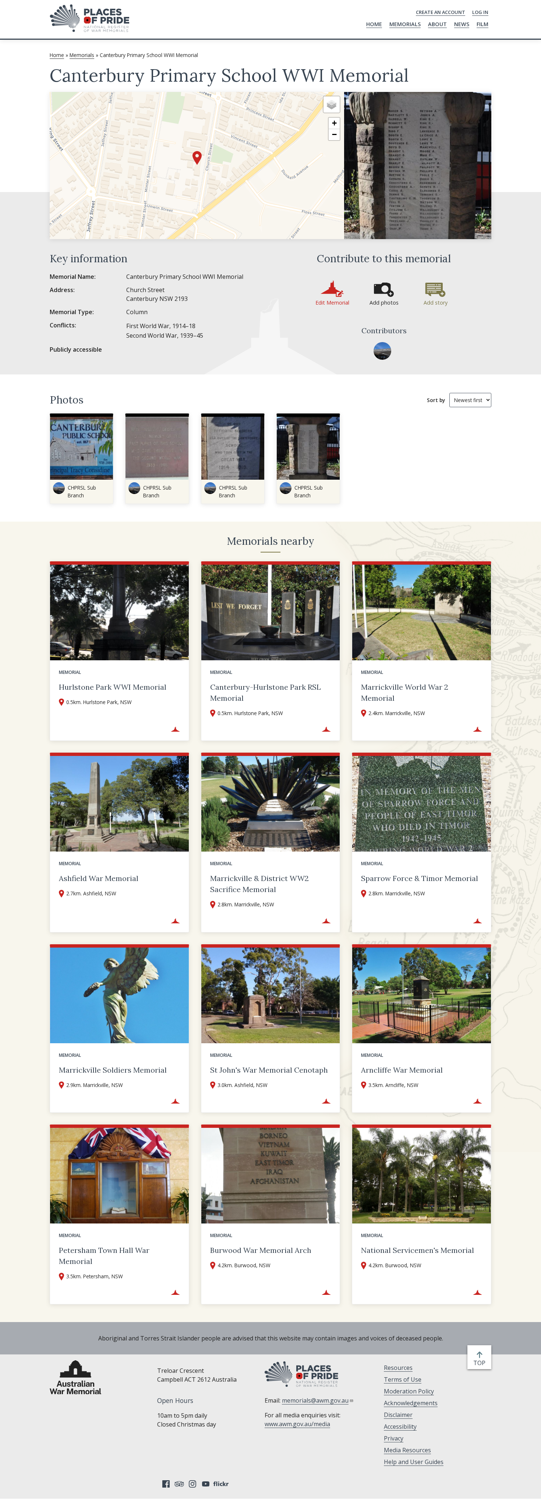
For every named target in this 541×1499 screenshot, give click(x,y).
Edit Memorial (332, 302)
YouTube (206, 1484)
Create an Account (440, 12)
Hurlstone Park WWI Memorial (112, 687)
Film (482, 24)
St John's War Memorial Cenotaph (269, 1069)
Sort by (436, 400)
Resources (398, 1368)
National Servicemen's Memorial (417, 1250)
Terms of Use (402, 1379)
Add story (436, 302)
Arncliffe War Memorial (402, 1069)
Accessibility (400, 1426)
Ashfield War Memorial (98, 878)
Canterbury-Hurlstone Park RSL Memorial (265, 692)
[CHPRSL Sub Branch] (382, 351)
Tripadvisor (179, 1484)
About (437, 24)
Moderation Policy (409, 1391)
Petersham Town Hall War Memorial (104, 1256)
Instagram (192, 1484)
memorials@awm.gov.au (315, 1400)
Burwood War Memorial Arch (260, 1250)
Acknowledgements (411, 1403)
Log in (480, 12)
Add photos (384, 302)
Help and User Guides (413, 1462)
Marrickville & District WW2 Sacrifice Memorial (259, 884)
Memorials (405, 24)
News (461, 24)
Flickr (222, 1484)
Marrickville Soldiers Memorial (113, 1069)
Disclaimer (398, 1415)
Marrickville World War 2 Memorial (404, 692)
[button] (197, 158)
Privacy (393, 1438)
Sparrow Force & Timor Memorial (419, 878)
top (480, 1363)
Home (374, 24)
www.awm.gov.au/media (297, 1424)
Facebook (166, 1484)
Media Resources (407, 1450)
